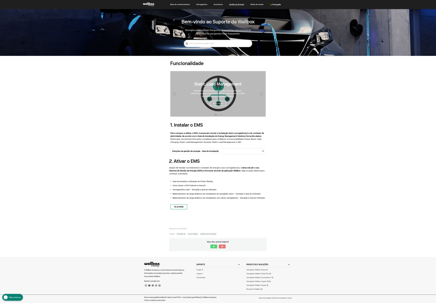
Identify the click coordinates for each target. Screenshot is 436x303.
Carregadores (201, 4)
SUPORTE (200, 264)
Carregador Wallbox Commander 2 (258, 277)
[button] (177, 94)
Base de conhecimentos (180, 4)
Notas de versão (256, 4)
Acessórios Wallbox (253, 289)
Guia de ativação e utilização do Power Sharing (193, 181)
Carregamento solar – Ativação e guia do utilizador (195, 189)
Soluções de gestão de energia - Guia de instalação (195, 151)
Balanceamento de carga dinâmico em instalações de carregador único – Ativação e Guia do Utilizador (217, 193)
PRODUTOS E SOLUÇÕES (257, 264)
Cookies (289, 298)
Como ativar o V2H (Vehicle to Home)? (189, 185)
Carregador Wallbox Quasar (256, 285)
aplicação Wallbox (232, 171)
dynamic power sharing (208, 234)
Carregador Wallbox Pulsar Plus (257, 274)
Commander (200, 277)
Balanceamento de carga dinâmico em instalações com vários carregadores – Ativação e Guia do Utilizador (219, 198)
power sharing (193, 234)
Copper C (199, 274)
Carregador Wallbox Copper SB (257, 281)
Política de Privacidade (279, 298)
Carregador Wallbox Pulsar (256, 270)
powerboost (181, 234)
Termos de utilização (265, 298)
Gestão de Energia (236, 4)
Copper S (199, 270)
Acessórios (218, 4)
